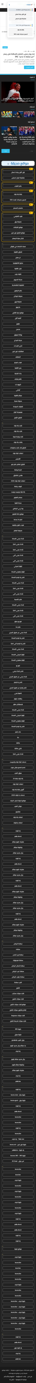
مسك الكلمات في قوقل (18, 246)
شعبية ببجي (18, 693)
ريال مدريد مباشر (18, 852)
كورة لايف (18, 1180)
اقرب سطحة (18, 982)
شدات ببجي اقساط (18, 538)
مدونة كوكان (18, 296)
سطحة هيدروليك (18, 960)
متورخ (18, 323)
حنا (18, 737)
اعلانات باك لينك (18, 817)
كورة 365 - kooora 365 (18, 1155)
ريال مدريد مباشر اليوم (18, 1059)
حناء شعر (18, 731)
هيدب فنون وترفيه (18, 525)
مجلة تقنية (18, 502)
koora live (18, 1116)
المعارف (18, 356)
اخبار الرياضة (18, 469)
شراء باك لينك (18, 425)
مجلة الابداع (18, 340)
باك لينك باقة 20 (18, 778)
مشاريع (18, 811)
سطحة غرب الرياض (18, 971)
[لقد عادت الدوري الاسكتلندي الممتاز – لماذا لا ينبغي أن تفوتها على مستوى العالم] (6, 114)
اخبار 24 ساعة (18, 519)
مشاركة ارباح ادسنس (18, 177)
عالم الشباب (18, 186)
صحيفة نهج (18, 301)
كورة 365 (18, 1029)
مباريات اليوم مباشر (18, 841)
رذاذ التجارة (18, 373)
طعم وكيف (18, 378)
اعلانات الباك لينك (18, 453)
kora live (18, 1174)
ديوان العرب (18, 806)
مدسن (18, 329)
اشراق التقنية (18, 252)
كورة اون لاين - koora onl (18, 1144)
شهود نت (18, 384)
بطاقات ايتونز (18, 698)
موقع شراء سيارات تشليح (18, 1004)
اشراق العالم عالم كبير (18, 464)
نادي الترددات (18, 345)
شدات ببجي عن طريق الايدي (18, 632)
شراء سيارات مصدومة (18, 1015)
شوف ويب (18, 274)
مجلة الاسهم (18, 279)
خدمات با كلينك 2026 (18, 795)
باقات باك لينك (18, 442)
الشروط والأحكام (9, 1376)
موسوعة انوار (18, 412)
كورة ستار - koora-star (18, 1094)
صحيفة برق (18, 221)
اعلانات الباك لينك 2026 (18, 480)
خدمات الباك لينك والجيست (18, 762)
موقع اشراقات (18, 227)
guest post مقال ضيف (18, 767)
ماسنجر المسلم (18, 208)
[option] (18, 92)
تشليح (18, 987)
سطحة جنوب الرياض (18, 976)
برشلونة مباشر (18, 847)
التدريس (18, 458)
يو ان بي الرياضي (18, 508)
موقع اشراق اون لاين (18, 232)
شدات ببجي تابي (18, 555)
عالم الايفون (18, 290)
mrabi (31, 51)
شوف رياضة (18, 486)
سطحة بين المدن (18, 954)
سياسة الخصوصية (21, 1379)
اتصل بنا (11, 1379)
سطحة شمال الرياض (18, 965)
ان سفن (18, 257)
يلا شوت (18, 830)
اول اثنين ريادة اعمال (18, 172)
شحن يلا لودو (18, 682)
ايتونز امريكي (18, 566)
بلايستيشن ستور (18, 704)
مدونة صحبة (18, 401)
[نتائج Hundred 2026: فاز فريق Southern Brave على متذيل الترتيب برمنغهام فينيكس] (29, 114)
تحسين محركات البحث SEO (18, 199)
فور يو (18, 665)
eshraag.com (12, 1373)
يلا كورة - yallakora (18, 1150)
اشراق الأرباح (18, 417)
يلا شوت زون (18, 1347)
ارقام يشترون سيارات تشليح (18, 1010)
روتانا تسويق (18, 334)
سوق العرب (18, 773)
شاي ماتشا (18, 748)
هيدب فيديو (18, 362)
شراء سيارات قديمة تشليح (18, 1021)
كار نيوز (18, 307)
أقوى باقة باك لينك (18, 789)
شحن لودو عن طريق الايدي (18, 687)
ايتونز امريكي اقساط (18, 654)
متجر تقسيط (18, 599)
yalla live (18, 1081)
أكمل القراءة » (29, 67)
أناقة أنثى (18, 318)
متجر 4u (18, 626)
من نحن (29, 1376)
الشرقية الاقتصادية (18, 285)
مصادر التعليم (18, 497)
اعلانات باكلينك (18, 822)
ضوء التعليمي (18, 216)
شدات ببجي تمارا (18, 544)
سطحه (18, 949)
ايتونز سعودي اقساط (18, 571)
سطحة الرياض (18, 943)
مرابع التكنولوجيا (18, 263)
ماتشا (18, 742)
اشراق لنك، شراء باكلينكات (18, 447)
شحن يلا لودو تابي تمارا (18, 643)
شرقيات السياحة (18, 406)
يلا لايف (18, 1051)
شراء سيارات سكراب (18, 993)
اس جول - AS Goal (18, 1161)
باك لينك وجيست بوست (18, 491)
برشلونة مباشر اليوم (18, 1064)
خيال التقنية (18, 268)
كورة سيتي (18, 1034)
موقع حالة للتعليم (18, 514)
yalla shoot (18, 836)
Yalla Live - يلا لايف (18, 1139)
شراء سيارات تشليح (18, 998)
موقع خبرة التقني (18, 312)
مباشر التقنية (18, 395)
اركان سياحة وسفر (18, 238)
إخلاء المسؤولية (21, 1376)
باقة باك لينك (18, 194)
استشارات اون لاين (18, 351)
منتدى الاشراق (18, 475)
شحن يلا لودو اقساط (18, 577)
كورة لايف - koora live (18, 1301)
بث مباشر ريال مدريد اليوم (18, 1045)
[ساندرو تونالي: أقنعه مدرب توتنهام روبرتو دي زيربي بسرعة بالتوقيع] (18, 114)
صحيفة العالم (18, 530)
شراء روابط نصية (18, 436)
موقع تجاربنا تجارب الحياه (18, 800)
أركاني (18, 390)
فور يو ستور (18, 621)
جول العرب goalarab (18, 1040)
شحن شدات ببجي (18, 671)
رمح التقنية (18, 367)
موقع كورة (18, 1248)
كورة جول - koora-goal (18, 1100)
